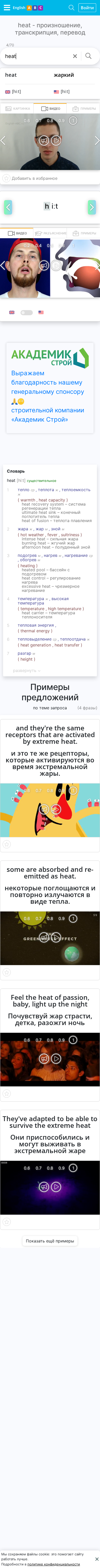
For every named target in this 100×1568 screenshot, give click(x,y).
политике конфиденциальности (53, 1564)
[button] (75, 56)
